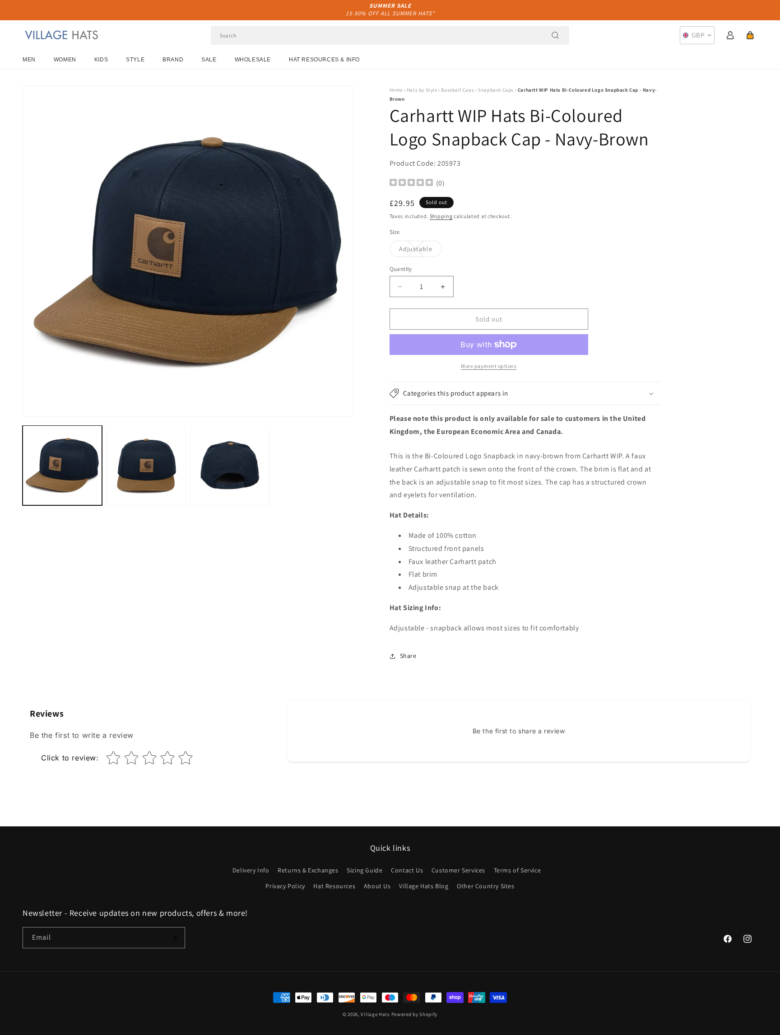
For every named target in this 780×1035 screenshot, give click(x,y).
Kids (101, 59)
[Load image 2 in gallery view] (146, 465)
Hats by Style (422, 90)
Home (396, 90)
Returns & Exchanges (308, 870)
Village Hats (375, 1014)
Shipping (441, 216)
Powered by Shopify (414, 1014)
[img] (411, 183)
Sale (208, 59)
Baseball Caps (457, 90)
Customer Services (458, 870)
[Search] (555, 35)
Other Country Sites (485, 886)
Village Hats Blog (423, 886)
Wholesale (253, 59)
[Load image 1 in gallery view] (62, 465)
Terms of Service (517, 870)
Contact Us (407, 870)
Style (135, 59)
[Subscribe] (175, 938)
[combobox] (390, 35)
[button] (750, 35)
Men (29, 59)
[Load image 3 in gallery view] (229, 465)
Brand (172, 59)
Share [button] (408, 656)
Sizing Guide (364, 870)
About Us (377, 886)
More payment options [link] (488, 366)
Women (65, 59)
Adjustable (420, 250)
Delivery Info (250, 870)
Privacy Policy (285, 886)
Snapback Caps (496, 90)
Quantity (401, 269)
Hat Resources (334, 886)
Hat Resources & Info (324, 59)
